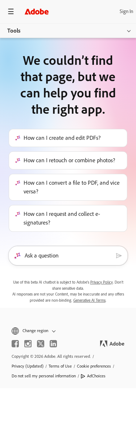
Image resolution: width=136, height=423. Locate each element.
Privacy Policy (101, 282)
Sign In (126, 11)
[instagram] (28, 343)
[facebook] (15, 343)
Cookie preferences (94, 366)
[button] (68, 331)
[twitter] (40, 343)
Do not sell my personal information (44, 375)
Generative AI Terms (89, 300)
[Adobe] (36, 11)
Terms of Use (60, 366)
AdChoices (96, 375)
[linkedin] (53, 343)
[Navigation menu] (11, 11)
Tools (13, 30)
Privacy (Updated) (28, 366)
